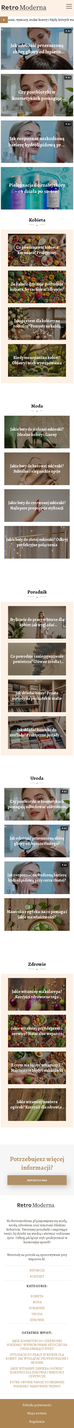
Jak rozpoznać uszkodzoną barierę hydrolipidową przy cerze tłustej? (37, 141)
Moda (37, 406)
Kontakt (37, 1276)
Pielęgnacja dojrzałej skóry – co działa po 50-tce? (37, 188)
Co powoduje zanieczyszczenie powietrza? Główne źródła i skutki (37, 659)
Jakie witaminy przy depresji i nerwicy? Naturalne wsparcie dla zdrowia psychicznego (36, 1031)
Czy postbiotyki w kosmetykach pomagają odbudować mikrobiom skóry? (37, 95)
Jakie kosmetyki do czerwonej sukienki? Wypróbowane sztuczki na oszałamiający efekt (37, 1345)
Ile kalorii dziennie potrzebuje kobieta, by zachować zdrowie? (37, 287)
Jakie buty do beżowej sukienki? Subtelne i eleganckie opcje (37, 468)
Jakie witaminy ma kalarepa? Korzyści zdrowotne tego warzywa (37, 994)
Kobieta (37, 220)
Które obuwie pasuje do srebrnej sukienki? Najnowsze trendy (37, 1384)
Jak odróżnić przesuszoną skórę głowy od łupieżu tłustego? (37, 48)
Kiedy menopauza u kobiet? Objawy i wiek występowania (37, 360)
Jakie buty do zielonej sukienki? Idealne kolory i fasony (37, 432)
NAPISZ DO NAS (37, 1180)
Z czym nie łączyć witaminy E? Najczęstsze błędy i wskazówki (37, 1068)
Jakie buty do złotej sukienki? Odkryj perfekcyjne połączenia (37, 542)
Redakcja (37, 1270)
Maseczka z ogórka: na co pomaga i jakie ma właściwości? (37, 914)
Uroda (37, 778)
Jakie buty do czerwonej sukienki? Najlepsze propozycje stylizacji (37, 505)
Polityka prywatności (37, 1405)
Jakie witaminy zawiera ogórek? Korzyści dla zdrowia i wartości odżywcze (37, 1104)
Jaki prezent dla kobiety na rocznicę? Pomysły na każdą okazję (37, 323)
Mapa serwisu (37, 1413)
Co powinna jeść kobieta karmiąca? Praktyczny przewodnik (37, 250)
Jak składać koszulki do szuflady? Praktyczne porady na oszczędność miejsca (37, 732)
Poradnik (37, 592)
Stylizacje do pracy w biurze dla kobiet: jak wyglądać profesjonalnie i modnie (37, 622)
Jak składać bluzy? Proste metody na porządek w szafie (37, 696)
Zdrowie (37, 964)
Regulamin (36, 1421)
